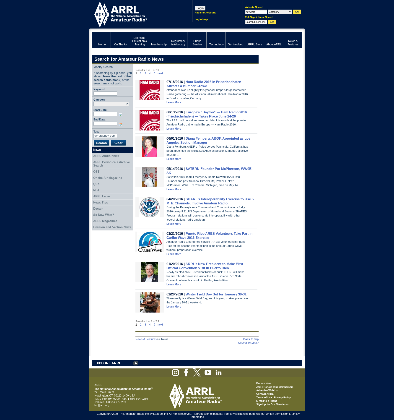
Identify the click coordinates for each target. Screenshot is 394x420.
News (97, 149)
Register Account (205, 12)
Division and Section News (112, 227)
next (160, 73)
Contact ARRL (265, 393)
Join (259, 387)
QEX (96, 184)
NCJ (96, 190)
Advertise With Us (267, 390)
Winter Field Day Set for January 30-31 (216, 294)
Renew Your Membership (278, 387)
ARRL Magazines (105, 221)
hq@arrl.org (101, 405)
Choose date (121, 115)
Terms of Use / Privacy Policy (273, 397)
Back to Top (251, 339)
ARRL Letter (101, 196)
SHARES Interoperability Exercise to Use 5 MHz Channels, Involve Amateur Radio (210, 201)
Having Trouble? (248, 342)
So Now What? (103, 215)
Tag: (96, 131)
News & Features (146, 339)
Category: (99, 99)
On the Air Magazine (107, 178)
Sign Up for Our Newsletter (272, 404)
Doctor (98, 208)
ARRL (136, 13)
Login (200, 8)
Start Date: (100, 109)
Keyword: (99, 89)
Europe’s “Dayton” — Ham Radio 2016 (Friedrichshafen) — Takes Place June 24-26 (206, 114)
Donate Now (263, 383)
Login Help (201, 19)
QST (96, 171)
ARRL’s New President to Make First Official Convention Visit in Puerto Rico (204, 266)
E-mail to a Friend (266, 400)
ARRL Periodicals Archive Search (111, 163)
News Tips (100, 202)
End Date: (99, 119)
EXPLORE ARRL (107, 363)
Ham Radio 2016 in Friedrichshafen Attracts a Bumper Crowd (203, 84)
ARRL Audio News (106, 156)
